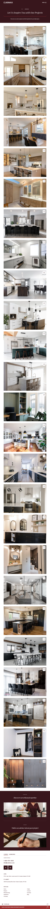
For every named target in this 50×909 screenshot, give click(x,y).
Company (6, 896)
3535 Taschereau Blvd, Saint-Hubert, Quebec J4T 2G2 (15, 881)
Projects (5, 890)
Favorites (29, 892)
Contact (29, 890)
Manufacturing (7, 892)
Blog (28, 894)
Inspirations (6, 894)
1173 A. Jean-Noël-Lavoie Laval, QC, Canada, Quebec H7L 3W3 (17, 876)
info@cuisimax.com (9, 863)
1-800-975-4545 (9, 860)
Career (28, 889)
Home (5, 889)
